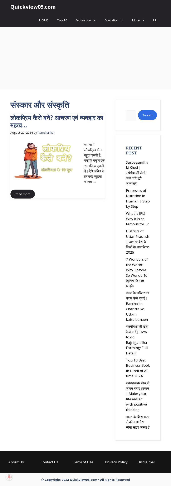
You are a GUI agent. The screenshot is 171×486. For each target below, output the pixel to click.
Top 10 (62, 20)
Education (111, 20)
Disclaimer (146, 462)
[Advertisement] (85, 58)
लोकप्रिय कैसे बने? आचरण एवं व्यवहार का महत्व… (56, 121)
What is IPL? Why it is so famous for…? (137, 218)
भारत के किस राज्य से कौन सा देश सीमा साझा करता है (138, 422)
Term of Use (83, 462)
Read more (23, 194)
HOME (44, 20)
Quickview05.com (33, 6)
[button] (155, 20)
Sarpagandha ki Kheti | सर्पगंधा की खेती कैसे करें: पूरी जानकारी (137, 173)
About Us (16, 462)
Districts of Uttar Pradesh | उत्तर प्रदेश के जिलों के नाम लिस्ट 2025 (137, 242)
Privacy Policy (116, 462)
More (136, 20)
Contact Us (49, 462)
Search (147, 115)
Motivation (83, 20)
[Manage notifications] (9, 477)
